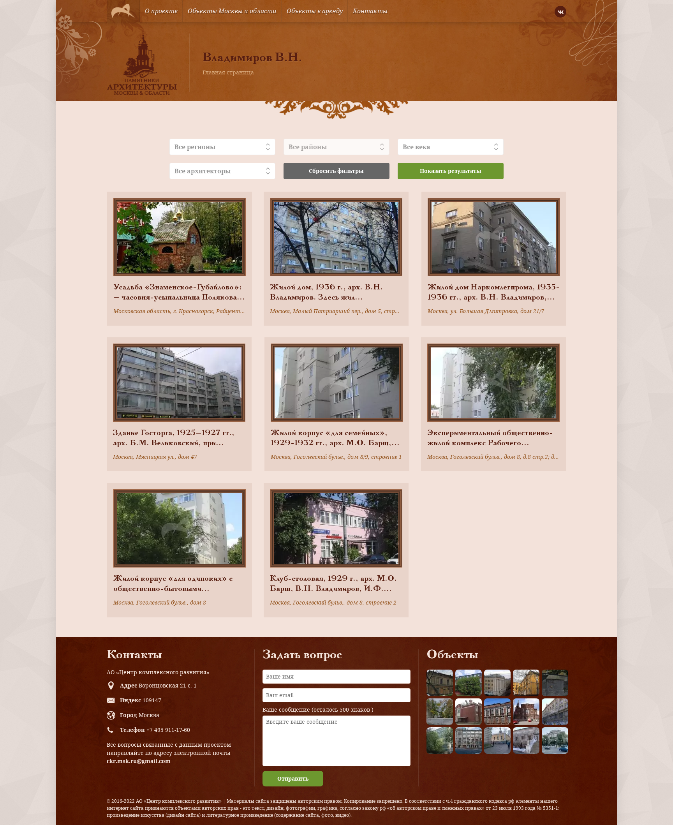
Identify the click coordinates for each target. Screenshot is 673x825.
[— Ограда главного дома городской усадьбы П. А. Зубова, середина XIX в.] (555, 683)
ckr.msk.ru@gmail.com (139, 761)
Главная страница (228, 72)
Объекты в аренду (315, 11)
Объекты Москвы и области (232, 11)
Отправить (292, 778)
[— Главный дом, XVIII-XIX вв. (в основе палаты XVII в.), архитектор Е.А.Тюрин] (439, 683)
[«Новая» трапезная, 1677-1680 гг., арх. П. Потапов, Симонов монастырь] (526, 740)
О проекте (161, 11)
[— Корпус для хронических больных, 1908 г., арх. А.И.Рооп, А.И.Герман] (497, 683)
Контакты (370, 11)
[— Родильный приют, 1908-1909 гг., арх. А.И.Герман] (497, 711)
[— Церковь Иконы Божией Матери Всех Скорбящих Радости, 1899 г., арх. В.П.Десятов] (526, 711)
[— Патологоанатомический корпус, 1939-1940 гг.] (468, 711)
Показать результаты (450, 171)
